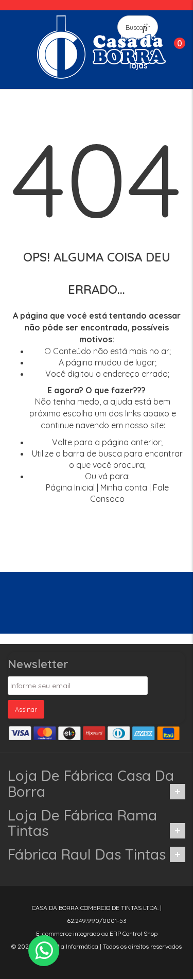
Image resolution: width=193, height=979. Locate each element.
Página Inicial (70, 487)
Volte (62, 442)
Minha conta (123, 487)
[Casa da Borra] (101, 47)
